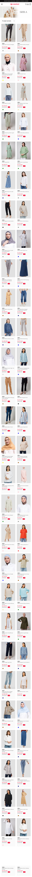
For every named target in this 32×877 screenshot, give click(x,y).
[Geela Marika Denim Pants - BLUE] (3, 433)
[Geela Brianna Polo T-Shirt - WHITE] (18, 697)
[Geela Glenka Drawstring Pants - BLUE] (18, 345)
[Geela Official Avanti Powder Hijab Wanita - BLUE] (18, 727)
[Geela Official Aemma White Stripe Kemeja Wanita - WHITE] (3, 786)
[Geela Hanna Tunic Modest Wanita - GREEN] (3, 521)
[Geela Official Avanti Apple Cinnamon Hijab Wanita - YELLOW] (3, 462)
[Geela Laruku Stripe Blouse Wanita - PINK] (3, 639)
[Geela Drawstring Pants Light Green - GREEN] (3, 139)
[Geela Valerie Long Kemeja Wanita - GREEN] (18, 639)
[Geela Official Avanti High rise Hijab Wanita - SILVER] (3, 374)
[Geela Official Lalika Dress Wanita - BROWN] (18, 815)
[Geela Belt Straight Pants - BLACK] (18, 403)
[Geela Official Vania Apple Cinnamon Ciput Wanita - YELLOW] (3, 80)
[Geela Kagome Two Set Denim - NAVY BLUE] (18, 668)
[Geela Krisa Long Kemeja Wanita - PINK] (3, 845)
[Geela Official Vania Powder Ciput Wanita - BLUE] (3, 580)
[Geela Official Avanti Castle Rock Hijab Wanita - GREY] (3, 256)
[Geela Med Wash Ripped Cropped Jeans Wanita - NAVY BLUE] (18, 315)
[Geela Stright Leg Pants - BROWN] (3, 668)
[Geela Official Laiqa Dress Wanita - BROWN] (3, 315)
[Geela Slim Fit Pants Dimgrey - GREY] (3, 50)
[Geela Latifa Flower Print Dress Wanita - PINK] (3, 550)
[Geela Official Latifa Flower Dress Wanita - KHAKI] (18, 109)
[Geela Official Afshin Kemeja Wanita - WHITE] (3, 756)
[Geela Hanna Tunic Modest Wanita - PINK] (18, 492)
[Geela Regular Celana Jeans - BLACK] (3, 227)
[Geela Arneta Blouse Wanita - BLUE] (18, 139)
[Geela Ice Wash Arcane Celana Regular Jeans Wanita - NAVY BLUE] (18, 786)
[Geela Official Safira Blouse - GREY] (18, 227)
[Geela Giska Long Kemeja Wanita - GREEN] (18, 168)
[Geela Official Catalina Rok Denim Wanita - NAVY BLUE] (18, 756)
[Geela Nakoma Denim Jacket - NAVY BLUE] (3, 344)
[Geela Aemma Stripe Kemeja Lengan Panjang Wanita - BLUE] (18, 374)
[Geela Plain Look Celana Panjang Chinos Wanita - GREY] (3, 286)
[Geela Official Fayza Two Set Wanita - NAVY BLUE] (3, 198)
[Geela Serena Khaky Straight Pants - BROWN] (18, 50)
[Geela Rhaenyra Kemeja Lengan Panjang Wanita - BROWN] (18, 462)
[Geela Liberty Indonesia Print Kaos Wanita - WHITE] (3, 492)
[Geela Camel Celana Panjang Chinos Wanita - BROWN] (3, 403)
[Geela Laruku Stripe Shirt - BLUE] (18, 433)
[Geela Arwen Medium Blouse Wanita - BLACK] (3, 815)
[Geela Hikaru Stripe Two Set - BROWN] (3, 727)
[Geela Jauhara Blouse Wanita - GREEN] (18, 609)
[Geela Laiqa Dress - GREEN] (3, 168)
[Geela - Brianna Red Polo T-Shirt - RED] (18, 550)
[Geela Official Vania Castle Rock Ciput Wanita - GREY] (18, 521)
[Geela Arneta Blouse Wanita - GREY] (18, 197)
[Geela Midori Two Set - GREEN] (3, 109)
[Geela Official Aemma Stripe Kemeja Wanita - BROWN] (18, 580)
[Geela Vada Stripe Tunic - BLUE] (18, 256)
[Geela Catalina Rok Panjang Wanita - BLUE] (18, 286)
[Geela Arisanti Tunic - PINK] (18, 80)
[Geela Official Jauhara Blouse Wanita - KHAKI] (3, 609)
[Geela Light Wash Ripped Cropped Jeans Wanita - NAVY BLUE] (3, 698)
